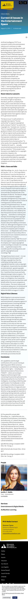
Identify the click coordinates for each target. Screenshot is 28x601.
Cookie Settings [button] (6, 597)
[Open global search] (21, 2)
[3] (18, 239)
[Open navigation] (25, 2)
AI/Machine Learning (8, 510)
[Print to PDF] (26, 37)
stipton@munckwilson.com (11, 533)
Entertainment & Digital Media (12, 506)
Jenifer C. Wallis (6, 492)
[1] (21, 60)
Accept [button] (14, 597)
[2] (15, 221)
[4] (10, 253)
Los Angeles (4, 496)
